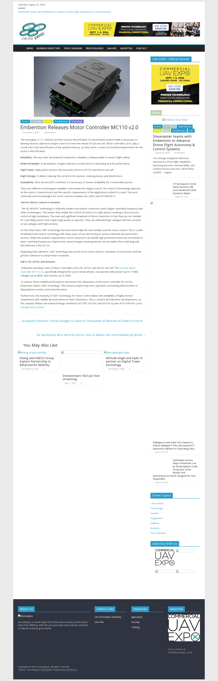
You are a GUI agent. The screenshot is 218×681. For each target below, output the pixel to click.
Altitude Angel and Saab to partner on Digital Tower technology (124, 361)
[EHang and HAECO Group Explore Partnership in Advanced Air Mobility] (32, 352)
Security (135, 622)
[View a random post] (197, 48)
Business (155, 528)
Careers (154, 513)
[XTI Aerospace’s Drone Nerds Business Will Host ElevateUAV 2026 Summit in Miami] (160, 182)
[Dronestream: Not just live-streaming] (82, 352)
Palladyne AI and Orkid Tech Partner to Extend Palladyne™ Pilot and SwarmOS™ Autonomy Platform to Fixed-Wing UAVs (174, 445)
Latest (48, 121)
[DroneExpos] (21, 48)
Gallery (112, 48)
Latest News (157, 503)
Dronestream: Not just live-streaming (81, 377)
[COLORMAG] (25, 616)
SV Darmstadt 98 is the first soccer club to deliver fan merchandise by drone (91, 335)
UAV (191, 130)
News (29, 48)
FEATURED (37, 121)
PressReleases (61, 121)
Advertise (126, 48)
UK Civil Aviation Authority (108, 616)
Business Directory (48, 48)
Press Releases (94, 48)
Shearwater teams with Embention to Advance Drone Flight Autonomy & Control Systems (64, 11)
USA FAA (99, 622)
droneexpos (50, 132)
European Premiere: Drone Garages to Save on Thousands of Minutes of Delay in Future (80, 321)
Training (135, 627)
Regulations (156, 518)
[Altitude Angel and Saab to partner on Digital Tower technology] (116, 352)
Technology (77, 121)
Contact (141, 48)
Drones (25, 121)
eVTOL (40, 139)
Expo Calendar (73, 48)
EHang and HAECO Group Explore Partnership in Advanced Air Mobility (37, 361)
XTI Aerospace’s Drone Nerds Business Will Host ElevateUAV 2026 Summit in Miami (184, 188)
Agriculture (136, 616)
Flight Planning (184, 126)
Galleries (154, 523)
